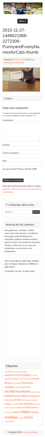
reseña (35, 412)
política (35, 407)
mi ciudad (15, 404)
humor (18, 396)
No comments (18, 63)
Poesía (27, 407)
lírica (35, 400)
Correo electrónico (10, 153)
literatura (29, 400)
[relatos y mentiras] (22, 15)
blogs (36, 375)
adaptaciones (11, 375)
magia (7, 404)
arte (32, 375)
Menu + (22, 21)
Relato (16, 412)
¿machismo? (9, 421)
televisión (21, 418)
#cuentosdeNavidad (20, 372)
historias (9, 395)
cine (13, 383)
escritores (23, 391)
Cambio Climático (11, 379)
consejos (9, 387)
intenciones (9, 400)
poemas (20, 407)
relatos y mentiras (29, 432)
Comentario (8, 120)
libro (23, 400)
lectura (18, 399)
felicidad (32, 392)
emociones (25, 387)
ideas (25, 395)
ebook (17, 387)
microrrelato (26, 403)
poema (13, 408)
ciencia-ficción (25, 379)
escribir (10, 391)
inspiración (34, 396)
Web (4, 161)
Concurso (26, 382)
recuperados (8, 412)
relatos (25, 412)
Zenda (28, 417)
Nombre (6, 145)
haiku (38, 392)
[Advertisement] (12, 318)
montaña (37, 404)
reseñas (11, 417)
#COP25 (7, 372)
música (7, 408)
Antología (25, 375)
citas (18, 383)
